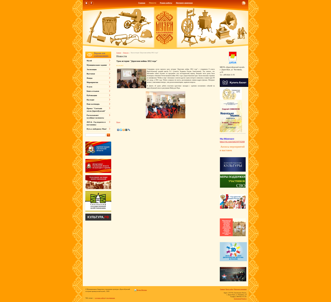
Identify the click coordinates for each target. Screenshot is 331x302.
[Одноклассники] (123, 130)
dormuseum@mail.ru (240, 298)
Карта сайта (229, 289)
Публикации (92, 95)
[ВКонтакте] (118, 130)
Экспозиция (92, 69)
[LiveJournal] (129, 130)
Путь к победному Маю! (97, 129)
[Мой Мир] (126, 130)
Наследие (90, 100)
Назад (118, 122)
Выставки (91, 74)
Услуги (89, 87)
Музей (89, 61)
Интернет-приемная (184, 3)
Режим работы (166, 3)
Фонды (89, 78)
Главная (141, 3)
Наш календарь (93, 104)
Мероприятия (92, 82)
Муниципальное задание (97, 65)
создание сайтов (100, 298)
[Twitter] (121, 130)
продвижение (111, 298)
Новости (152, 3)
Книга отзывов (93, 91)
